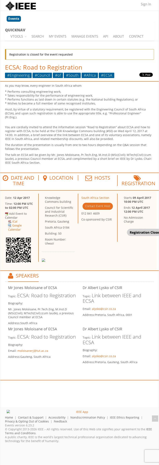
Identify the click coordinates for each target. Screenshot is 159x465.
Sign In (146, 4)
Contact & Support (30, 417)
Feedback (60, 421)
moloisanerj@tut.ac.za (32, 351)
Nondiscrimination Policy (87, 417)
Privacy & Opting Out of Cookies (27, 421)
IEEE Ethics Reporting (124, 417)
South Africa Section (95, 198)
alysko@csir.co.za (104, 309)
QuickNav (15, 29)
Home (9, 417)
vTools (17, 36)
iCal (14, 221)
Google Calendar (15, 227)
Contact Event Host (97, 206)
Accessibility (56, 417)
